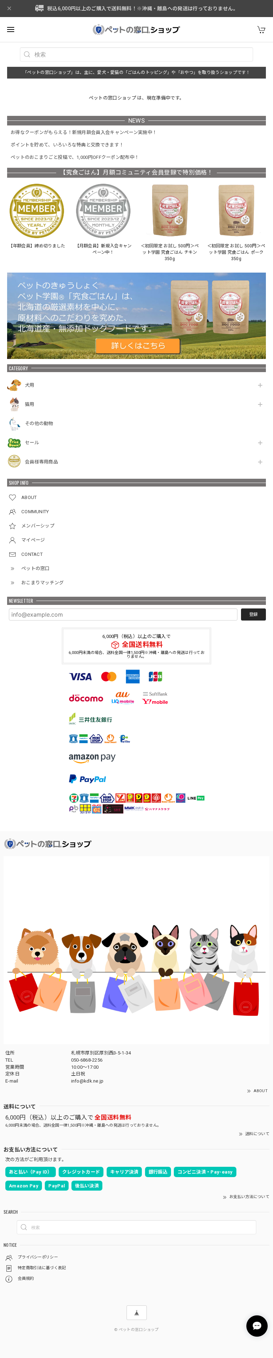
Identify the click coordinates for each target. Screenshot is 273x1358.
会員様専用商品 (41, 462)
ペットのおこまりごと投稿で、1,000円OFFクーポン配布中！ (75, 157)
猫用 (29, 404)
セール (32, 442)
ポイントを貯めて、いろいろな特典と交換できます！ (67, 144)
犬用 (29, 385)
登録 (253, 614)
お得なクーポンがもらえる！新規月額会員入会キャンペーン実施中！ (84, 132)
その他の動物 (39, 423)
